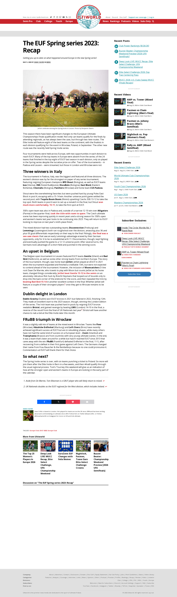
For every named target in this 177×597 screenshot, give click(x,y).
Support (138, 583)
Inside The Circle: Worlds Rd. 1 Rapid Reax (136, 229)
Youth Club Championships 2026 (130, 186)
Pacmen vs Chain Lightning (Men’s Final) (140, 112)
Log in (151, 17)
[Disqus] (65, 521)
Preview (111, 577)
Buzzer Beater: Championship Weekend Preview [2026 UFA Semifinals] (133, 53)
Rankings (115, 21)
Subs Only (145, 21)
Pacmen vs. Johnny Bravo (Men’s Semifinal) (137, 123)
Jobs (122, 575)
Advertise (58, 575)
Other (97, 577)
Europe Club (34, 430)
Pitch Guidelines (131, 575)
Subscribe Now (134, 274)
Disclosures (75, 575)
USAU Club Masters (131, 206)
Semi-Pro (27, 21)
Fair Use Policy (114, 575)
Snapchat (132, 586)
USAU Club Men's (145, 116)
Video (144, 577)
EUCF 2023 (43, 430)
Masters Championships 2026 (128, 202)
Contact (66, 575)
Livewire (151, 577)
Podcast (103, 577)
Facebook (94, 586)
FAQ (144, 583)
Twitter (110, 586)
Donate (83, 575)
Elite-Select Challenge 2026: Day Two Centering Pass (134, 73)
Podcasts (126, 21)
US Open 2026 (121, 194)
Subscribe (150, 583)
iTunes (147, 586)
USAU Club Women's (147, 140)
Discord (115, 17)
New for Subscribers (105, 583)
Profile (117, 577)
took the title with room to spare (68, 213)
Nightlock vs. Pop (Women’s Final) (137, 136)
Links (78, 577)
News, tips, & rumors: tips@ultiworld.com (35, 17)
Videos (135, 21)
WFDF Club (130, 181)
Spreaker (140, 586)
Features (48, 577)
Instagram (103, 586)
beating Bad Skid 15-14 (35, 281)
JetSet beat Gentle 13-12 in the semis (77, 273)
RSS (152, 586)
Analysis (55, 577)
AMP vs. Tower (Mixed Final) (140, 101)
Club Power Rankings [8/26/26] (134, 45)
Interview (72, 577)
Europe (69, 21)
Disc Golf (123, 17)
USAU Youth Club (131, 189)
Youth (59, 21)
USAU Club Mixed (146, 105)
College (48, 21)
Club (38, 21)
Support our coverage (138, 17)
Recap (132, 577)
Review (138, 577)
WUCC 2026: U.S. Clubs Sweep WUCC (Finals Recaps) (136, 81)
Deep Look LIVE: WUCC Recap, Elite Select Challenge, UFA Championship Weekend (136, 64)
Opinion (90, 577)
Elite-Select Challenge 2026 (127, 167)
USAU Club (130, 170)
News (106, 21)
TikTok (124, 586)
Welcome (93, 583)
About (108, 17)
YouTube (86, 586)
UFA (130, 580)
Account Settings (127, 583)
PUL (135, 580)
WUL (139, 580)
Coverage (63, 577)
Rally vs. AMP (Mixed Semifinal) (139, 146)
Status (141, 575)
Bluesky (118, 586)
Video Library (149, 575)
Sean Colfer (39, 62)
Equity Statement (101, 575)
